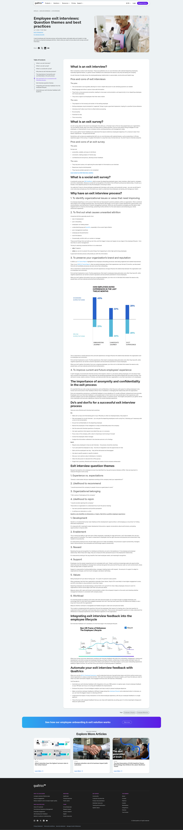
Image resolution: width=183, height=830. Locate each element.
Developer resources (98, 803)
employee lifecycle (115, 691)
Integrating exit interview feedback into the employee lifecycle (48, 86)
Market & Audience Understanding (42, 816)
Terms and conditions (49, 826)
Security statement (60, 826)
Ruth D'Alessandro (38, 32)
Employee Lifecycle (129, 712)
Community (95, 796)
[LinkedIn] (43, 820)
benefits (88, 227)
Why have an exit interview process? (46, 71)
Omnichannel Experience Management (43, 809)
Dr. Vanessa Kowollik (39, 34)
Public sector (66, 800)
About (123, 796)
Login (134, 3)
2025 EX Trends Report (83, 264)
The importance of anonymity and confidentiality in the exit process (45, 75)
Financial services (67, 798)
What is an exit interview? (43, 63)
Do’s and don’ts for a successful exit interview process (46, 79)
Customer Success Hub (98, 798)
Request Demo (142, 3)
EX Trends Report (82, 261)
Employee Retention (142, 712)
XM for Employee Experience (88, 675)
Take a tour (127, 722)
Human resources (67, 816)
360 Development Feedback (41, 814)
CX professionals (67, 807)
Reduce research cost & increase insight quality (45, 800)
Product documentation (99, 800)
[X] (40, 820)
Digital (64, 814)
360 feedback (88, 181)
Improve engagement (39, 798)
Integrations (125, 807)
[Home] (39, 3)
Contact (124, 798)
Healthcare (66, 796)
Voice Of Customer (38, 807)
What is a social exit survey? (44, 68)
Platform (124, 800)
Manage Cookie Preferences (74, 826)
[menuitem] (48, 3)
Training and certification (99, 805)
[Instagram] (34, 820)
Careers (124, 803)
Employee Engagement (39, 811)
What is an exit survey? (42, 66)
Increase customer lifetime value (42, 796)
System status (96, 807)
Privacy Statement (38, 826)
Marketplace (125, 805)
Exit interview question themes (44, 83)
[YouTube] (47, 820)
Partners (124, 810)
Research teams (67, 809)
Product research (67, 811)
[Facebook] (37, 820)
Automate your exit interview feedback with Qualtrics (48, 90)
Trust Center (125, 812)
